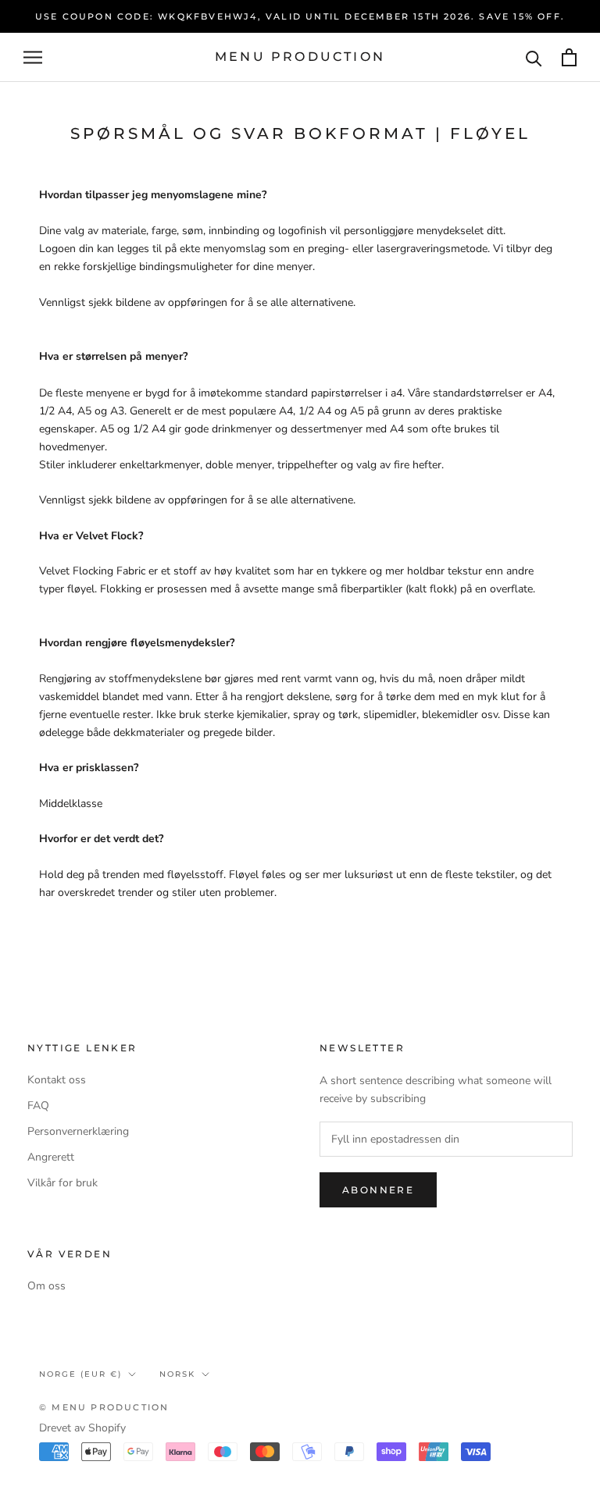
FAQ (38, 1105)
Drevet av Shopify (82, 1427)
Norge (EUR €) (80, 1374)
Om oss (46, 1285)
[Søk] (534, 57)
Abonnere (378, 1190)
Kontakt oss (56, 1079)
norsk (177, 1374)
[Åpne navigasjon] (32, 57)
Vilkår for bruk (62, 1182)
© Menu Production (104, 1407)
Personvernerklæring (78, 1131)
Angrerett (50, 1157)
